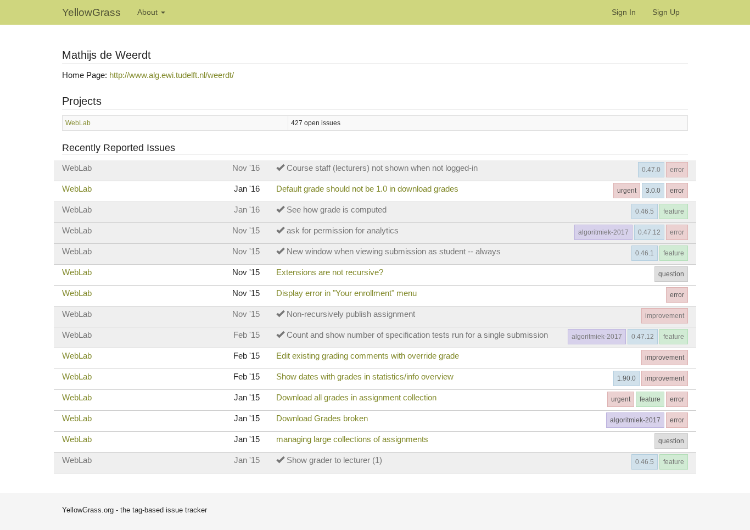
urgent (626, 190)
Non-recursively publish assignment (351, 314)
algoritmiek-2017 (603, 232)
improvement (664, 316)
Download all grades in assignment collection (356, 397)
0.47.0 (651, 170)
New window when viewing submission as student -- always (394, 251)
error (677, 170)
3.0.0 (653, 190)
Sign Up (666, 12)
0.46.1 (644, 253)
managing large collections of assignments (352, 439)
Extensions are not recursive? (329, 272)
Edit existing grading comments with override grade (367, 355)
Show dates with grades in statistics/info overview (365, 376)
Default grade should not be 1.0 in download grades (367, 188)
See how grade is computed (337, 209)
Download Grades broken (322, 418)
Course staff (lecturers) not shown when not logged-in (382, 167)
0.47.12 (649, 232)
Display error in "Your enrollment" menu (346, 293)
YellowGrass (91, 12)
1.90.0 (626, 378)
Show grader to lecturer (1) (334, 460)
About (148, 12)
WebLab (78, 123)
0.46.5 (644, 211)
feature (673, 211)
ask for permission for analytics (343, 230)
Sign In (624, 12)
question (671, 274)
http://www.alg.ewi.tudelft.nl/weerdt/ (171, 75)
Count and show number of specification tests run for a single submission (417, 334)
